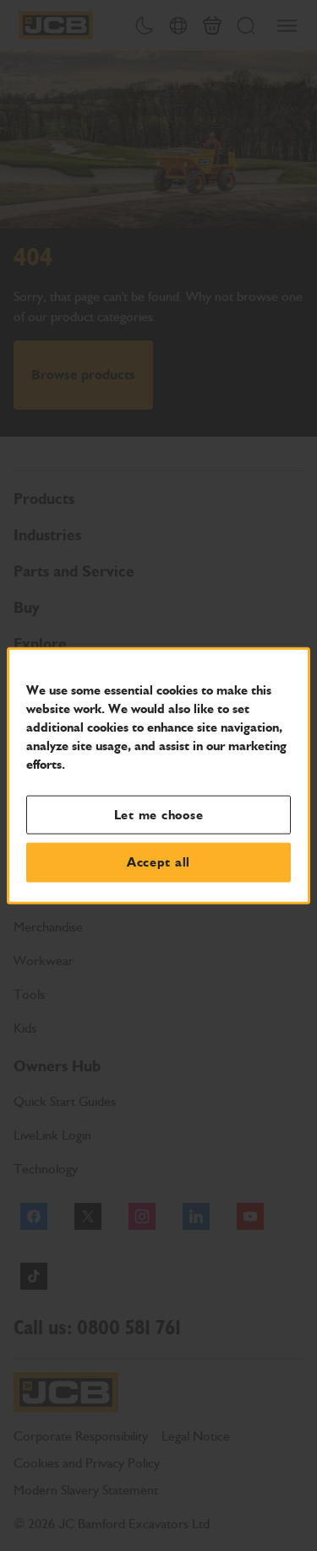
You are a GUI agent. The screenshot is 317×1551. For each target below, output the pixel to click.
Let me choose (159, 814)
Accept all (158, 862)
